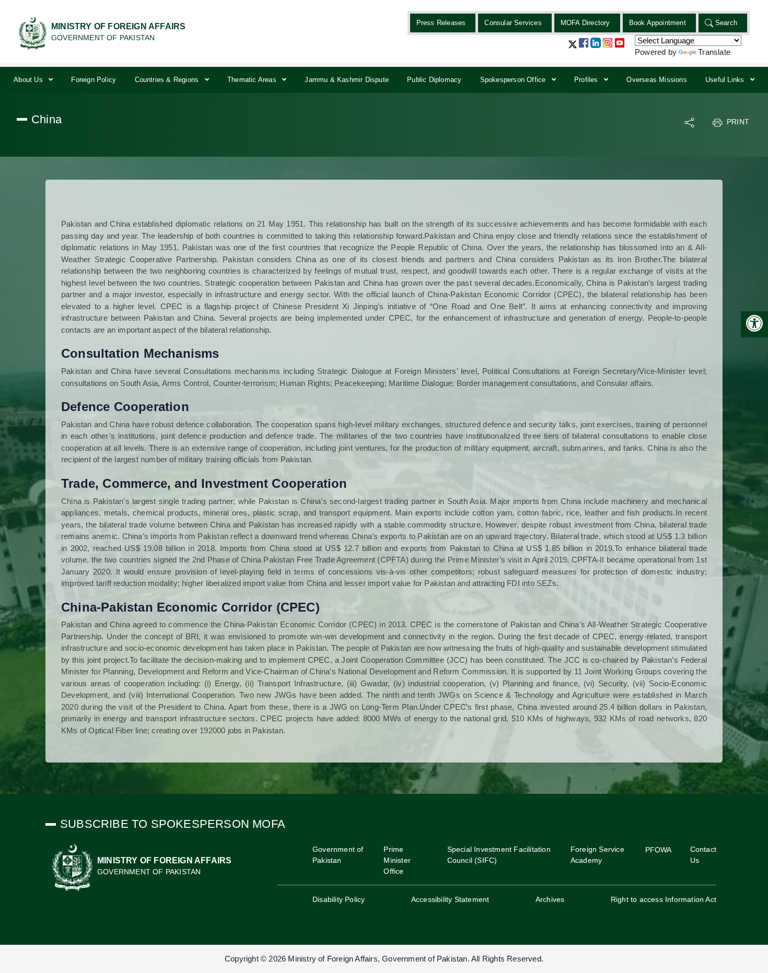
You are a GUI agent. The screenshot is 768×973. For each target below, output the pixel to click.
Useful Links (726, 80)
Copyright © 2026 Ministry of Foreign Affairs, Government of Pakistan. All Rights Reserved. (384, 958)
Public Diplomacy (434, 80)
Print (738, 122)
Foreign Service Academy (597, 854)
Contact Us (703, 854)
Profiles (587, 80)
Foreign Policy (93, 80)
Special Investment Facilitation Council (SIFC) (499, 854)
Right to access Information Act (663, 899)
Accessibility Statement (450, 899)
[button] (572, 48)
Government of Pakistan (338, 854)
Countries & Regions (168, 80)
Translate (714, 52)
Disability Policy (338, 899)
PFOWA (658, 850)
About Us (29, 80)
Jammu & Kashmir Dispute (347, 80)
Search (726, 23)
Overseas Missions (656, 80)
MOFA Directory (585, 23)
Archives (550, 899)
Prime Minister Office (397, 860)
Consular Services (512, 23)
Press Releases (441, 23)
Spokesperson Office (514, 80)
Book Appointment (657, 23)
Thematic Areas (252, 80)
